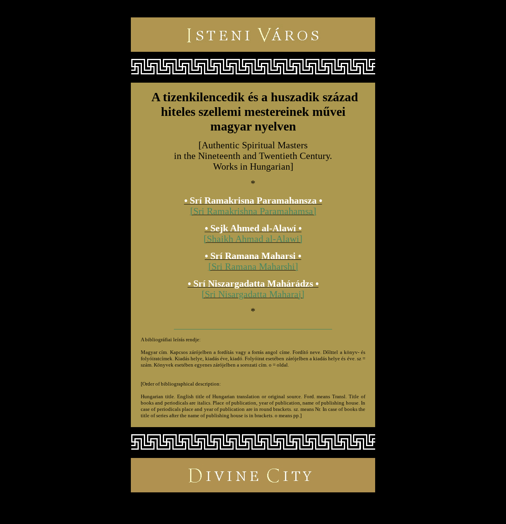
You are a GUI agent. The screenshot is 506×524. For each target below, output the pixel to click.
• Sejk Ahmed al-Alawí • (253, 228)
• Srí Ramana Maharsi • (253, 256)
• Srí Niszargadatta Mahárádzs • (253, 283)
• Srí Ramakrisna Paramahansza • (253, 200)
